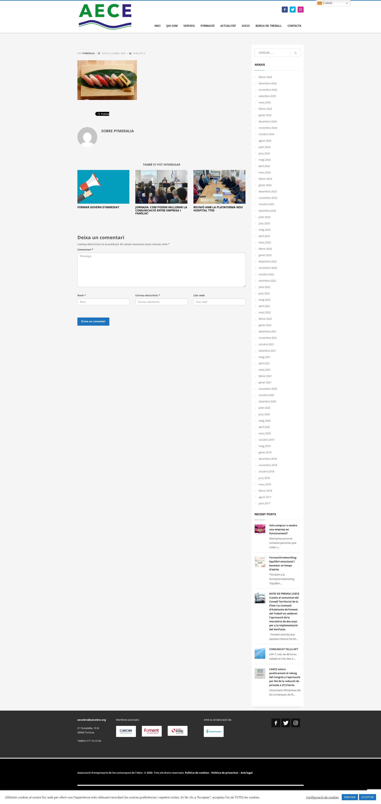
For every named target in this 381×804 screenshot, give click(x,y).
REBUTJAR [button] (350, 797)
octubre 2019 (266, 439)
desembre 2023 (268, 191)
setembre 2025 (267, 96)
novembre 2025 (268, 89)
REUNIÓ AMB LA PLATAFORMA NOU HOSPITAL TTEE (218, 208)
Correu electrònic (147, 295)
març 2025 (265, 102)
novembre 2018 (268, 465)
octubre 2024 (266, 134)
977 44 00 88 (94, 741)
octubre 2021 (266, 344)
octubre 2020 (266, 395)
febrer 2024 (265, 178)
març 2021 (265, 369)
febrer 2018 (265, 490)
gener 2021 (265, 382)
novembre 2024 (268, 128)
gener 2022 (265, 325)
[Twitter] (293, 9)
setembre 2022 (267, 280)
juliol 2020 (264, 408)
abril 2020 (264, 427)
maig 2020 (264, 420)
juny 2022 (264, 293)
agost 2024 (265, 140)
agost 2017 (265, 497)
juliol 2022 (264, 287)
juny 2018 (264, 478)
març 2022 (265, 312)
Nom (81, 295)
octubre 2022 (266, 274)
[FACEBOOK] (285, 9)
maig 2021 (264, 357)
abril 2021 (264, 363)
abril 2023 (264, 236)
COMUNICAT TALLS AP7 (283, 649)
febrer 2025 (265, 108)
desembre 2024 (268, 121)
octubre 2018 (266, 471)
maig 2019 (264, 446)
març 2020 (265, 433)
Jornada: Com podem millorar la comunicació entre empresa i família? (161, 210)
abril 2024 (264, 166)
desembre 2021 (268, 331)
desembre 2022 (268, 261)
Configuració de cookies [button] (322, 797)
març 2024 (265, 172)
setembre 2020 (267, 401)
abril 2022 (264, 306)
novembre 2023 (268, 198)
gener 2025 (265, 115)
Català (327, 3)
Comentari (85, 249)
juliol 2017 (264, 503)
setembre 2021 (267, 350)
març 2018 (265, 484)
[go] (295, 53)
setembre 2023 (267, 210)
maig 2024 (264, 159)
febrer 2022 (265, 318)
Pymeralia (88, 53)
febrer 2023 (265, 248)
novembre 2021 (268, 338)
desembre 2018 (268, 459)
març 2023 (265, 242)
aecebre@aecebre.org (91, 719)
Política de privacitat (224, 772)
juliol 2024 (264, 147)
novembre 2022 (268, 268)
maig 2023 (264, 229)
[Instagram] (301, 9)
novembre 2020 (268, 388)
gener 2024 (265, 185)
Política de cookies (197, 772)
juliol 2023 (264, 217)
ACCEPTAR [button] (367, 797)
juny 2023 (264, 223)
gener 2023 (265, 255)
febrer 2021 (265, 376)
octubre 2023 (266, 204)
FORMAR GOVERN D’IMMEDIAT (98, 207)
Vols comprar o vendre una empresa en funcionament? (283, 529)
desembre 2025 (268, 83)
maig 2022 (264, 299)
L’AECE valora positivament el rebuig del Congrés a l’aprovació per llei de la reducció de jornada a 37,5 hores (284, 677)
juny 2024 (264, 153)
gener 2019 (265, 452)
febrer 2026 (265, 77)
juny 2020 (264, 414)
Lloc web (199, 295)
